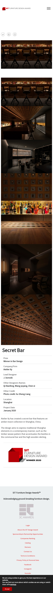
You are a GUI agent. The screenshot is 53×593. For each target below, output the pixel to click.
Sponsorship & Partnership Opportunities (28, 534)
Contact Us (28, 551)
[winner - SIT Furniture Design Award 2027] (26, 8)
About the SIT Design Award (28, 530)
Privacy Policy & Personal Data (28, 560)
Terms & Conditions (28, 556)
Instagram (28, 569)
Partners (28, 547)
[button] (3, 34)
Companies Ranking (27, 538)
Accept (7, 589)
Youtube (28, 573)
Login (28, 525)
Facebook (27, 564)
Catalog (28, 543)
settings (13, 584)
